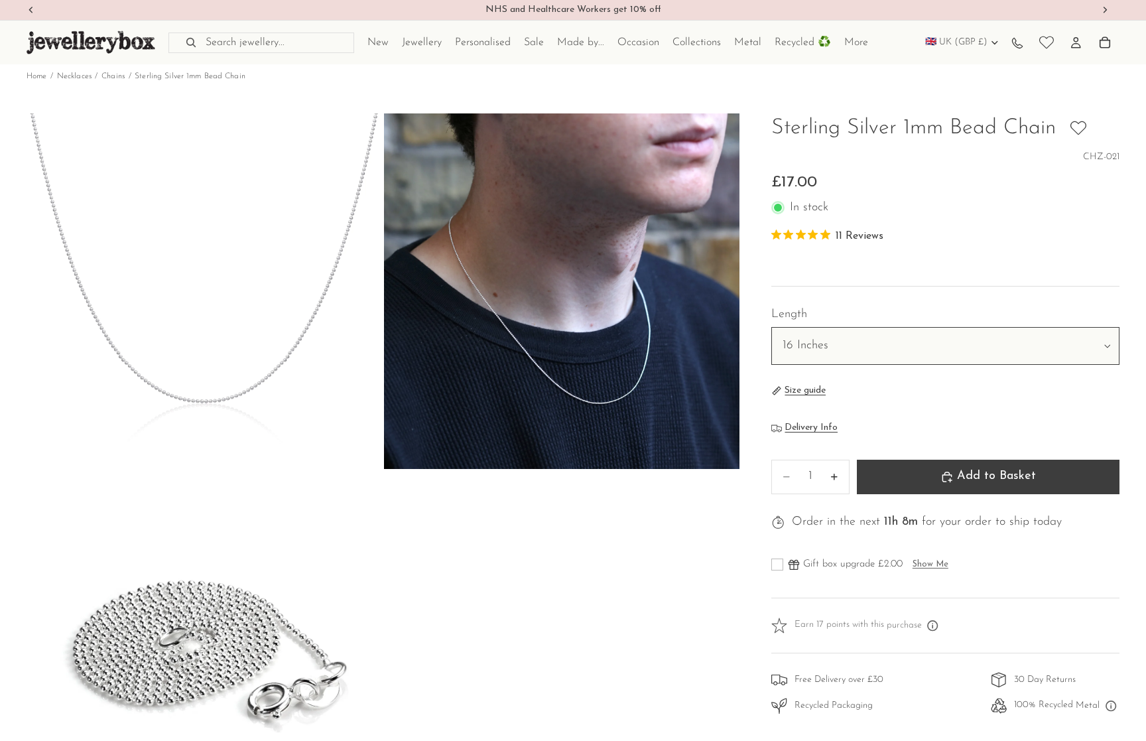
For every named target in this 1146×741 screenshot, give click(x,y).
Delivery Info (811, 428)
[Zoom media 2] (561, 291)
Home (36, 76)
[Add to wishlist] (1078, 128)
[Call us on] (1017, 42)
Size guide (805, 390)
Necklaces (74, 76)
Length (789, 314)
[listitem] (856, 42)
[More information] (933, 625)
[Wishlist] (1046, 42)
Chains (113, 76)
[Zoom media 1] (204, 291)
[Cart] (1104, 42)
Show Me (930, 564)
